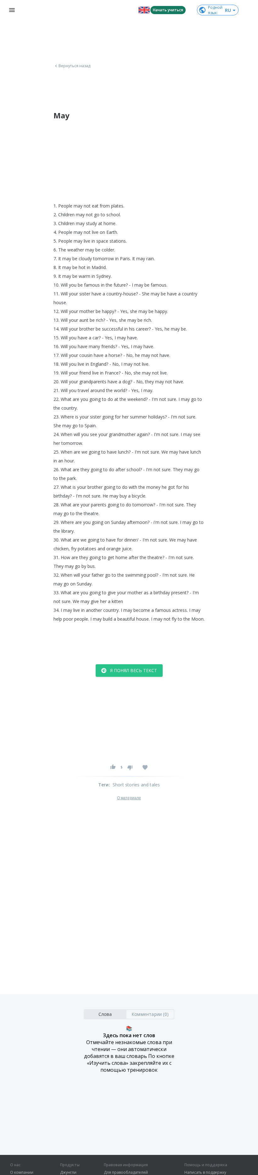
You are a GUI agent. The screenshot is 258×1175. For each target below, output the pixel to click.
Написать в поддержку (205, 1172)
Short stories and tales (136, 785)
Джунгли (68, 1172)
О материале (129, 798)
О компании (21, 1172)
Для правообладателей (126, 1172)
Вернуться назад (75, 66)
